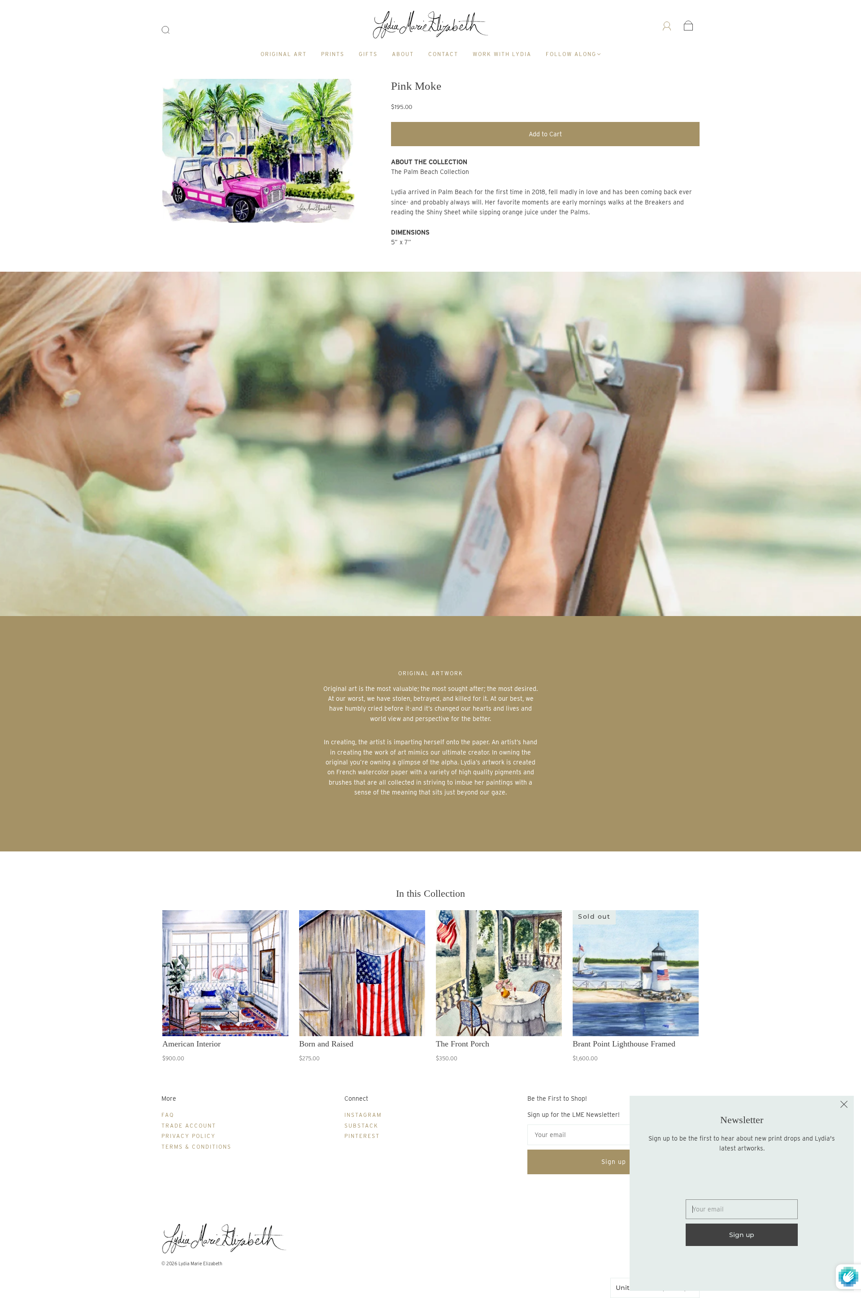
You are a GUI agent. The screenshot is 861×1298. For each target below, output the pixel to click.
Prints (332, 54)
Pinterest (362, 1136)
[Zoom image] (258, 152)
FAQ (167, 1114)
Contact (443, 54)
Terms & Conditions (196, 1146)
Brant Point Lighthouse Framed (624, 1043)
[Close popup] (844, 1106)
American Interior (191, 1043)
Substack (361, 1125)
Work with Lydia (502, 54)
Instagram (363, 1114)
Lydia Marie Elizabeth (200, 1263)
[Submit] (171, 30)
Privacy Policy (188, 1136)
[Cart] (689, 25)
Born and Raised (326, 1043)
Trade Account (188, 1125)
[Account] (667, 25)
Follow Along (571, 54)
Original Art (284, 54)
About (403, 54)
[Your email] (613, 1134)
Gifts (368, 54)
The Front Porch (462, 1043)
